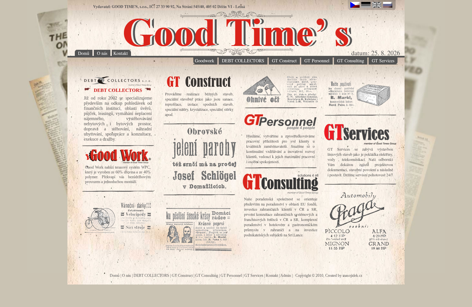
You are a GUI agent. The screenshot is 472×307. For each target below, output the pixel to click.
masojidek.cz (352, 275)
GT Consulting (350, 60)
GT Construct (284, 60)
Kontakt (120, 53)
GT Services (383, 60)
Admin (285, 275)
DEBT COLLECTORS (243, 60)
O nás (102, 53)
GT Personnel (316, 60)
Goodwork (204, 60)
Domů (83, 53)
